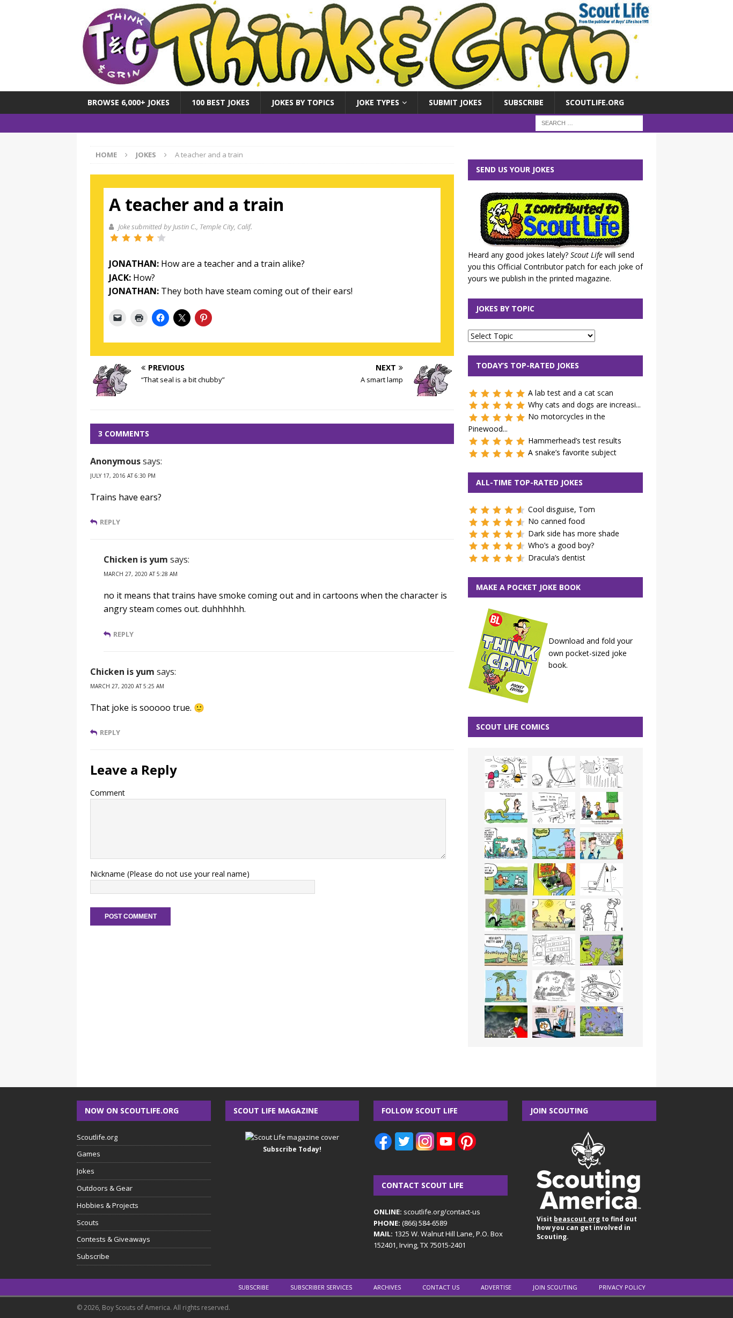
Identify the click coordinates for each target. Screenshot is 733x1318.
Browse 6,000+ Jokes (128, 102)
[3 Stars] (138, 237)
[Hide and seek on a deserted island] (506, 986)
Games (88, 1154)
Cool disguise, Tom (561, 509)
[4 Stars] (149, 237)
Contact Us (440, 1287)
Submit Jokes (455, 102)
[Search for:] (589, 123)
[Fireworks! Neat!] (601, 1022)
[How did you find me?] (506, 915)
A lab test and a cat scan (570, 393)
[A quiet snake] (506, 950)
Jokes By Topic (505, 308)
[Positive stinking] (553, 950)
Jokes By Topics (303, 102)
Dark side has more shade (573, 533)
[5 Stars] (161, 237)
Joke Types (377, 102)
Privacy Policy (622, 1287)
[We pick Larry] (601, 808)
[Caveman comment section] (553, 986)
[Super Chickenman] (506, 1022)
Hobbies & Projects (107, 1205)
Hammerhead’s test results (574, 440)
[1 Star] (114, 237)
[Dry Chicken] (553, 915)
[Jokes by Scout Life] (366, 85)
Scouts (88, 1222)
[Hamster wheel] (553, 772)
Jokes (85, 1171)
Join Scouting (555, 1287)
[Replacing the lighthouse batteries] (601, 879)
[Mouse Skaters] (601, 986)
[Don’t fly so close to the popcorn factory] (601, 843)
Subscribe (524, 102)
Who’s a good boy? (561, 545)
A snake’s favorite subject (572, 452)
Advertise (496, 1287)
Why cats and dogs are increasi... (584, 404)
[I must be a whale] (506, 879)
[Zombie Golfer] (553, 843)
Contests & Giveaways (113, 1239)
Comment (107, 793)
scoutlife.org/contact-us (426, 1212)
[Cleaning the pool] (506, 808)
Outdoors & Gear (105, 1188)
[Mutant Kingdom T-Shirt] (601, 915)
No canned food (556, 521)
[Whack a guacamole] (553, 879)
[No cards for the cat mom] (553, 1022)
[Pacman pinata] (506, 772)
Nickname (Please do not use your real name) (170, 874)
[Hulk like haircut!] (601, 950)
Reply (110, 522)
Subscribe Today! (292, 1149)
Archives (387, 1287)
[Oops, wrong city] (506, 843)
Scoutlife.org (595, 102)
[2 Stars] (126, 237)
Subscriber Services (321, 1287)
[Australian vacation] (601, 772)
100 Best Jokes (221, 102)
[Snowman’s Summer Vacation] (553, 808)
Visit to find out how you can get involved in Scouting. (587, 1228)
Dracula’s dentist (556, 557)
